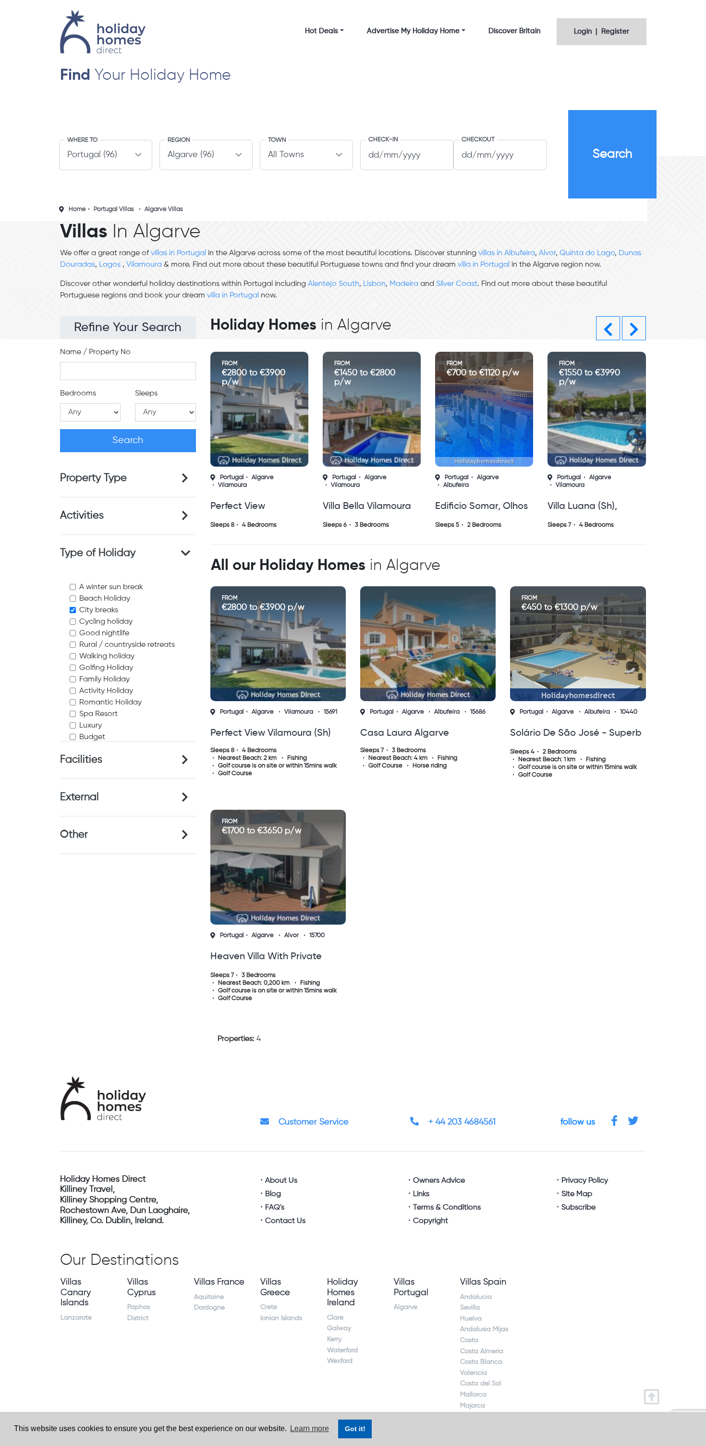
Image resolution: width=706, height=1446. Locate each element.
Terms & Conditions (447, 1207)
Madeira (404, 284)
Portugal (232, 477)
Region (179, 140)
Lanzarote (76, 1317)
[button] (608, 328)
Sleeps (146, 393)
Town (277, 140)
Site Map (576, 1194)
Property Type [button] (93, 478)
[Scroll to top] (654, 1394)
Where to (82, 140)
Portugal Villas (114, 209)
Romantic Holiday (110, 702)
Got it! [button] (355, 1429)
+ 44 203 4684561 (461, 1122)
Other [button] (74, 834)
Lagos (110, 265)
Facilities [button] (81, 759)
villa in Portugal (484, 265)
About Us (281, 1181)
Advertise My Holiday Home (413, 31)
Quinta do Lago (587, 253)
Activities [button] (82, 515)
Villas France (219, 1282)
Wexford (340, 1361)
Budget (92, 737)
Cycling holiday (106, 622)
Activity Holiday (106, 691)
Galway (339, 1328)
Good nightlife (104, 633)
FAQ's (274, 1207)
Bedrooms (78, 393)
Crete (268, 1307)
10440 (628, 712)
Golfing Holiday (106, 668)
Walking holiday (106, 656)
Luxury (90, 725)
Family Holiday (104, 679)
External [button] (79, 797)
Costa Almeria (481, 1351)
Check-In (383, 139)
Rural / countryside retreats (127, 645)
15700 (317, 935)
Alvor (547, 253)
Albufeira (456, 485)
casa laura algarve (404, 733)
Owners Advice (439, 1181)
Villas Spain (483, 1282)
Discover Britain (514, 31)
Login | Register (601, 31)
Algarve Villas (164, 209)
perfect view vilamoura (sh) (270, 733)
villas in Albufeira (506, 253)
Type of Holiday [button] (97, 553)
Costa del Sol (480, 1383)
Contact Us (285, 1221)
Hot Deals (321, 31)
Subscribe (578, 1207)
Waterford (342, 1350)
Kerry (334, 1339)
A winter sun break (111, 587)
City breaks (98, 610)
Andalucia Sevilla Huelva (476, 1308)
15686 (478, 712)
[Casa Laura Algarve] (428, 643)
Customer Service (312, 1122)
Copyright (430, 1221)
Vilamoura (144, 265)
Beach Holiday (104, 599)
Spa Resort (98, 714)
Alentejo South (333, 284)
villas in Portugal (178, 253)
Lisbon (374, 284)
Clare (335, 1317)
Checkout (478, 139)
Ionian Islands (281, 1318)
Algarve (263, 477)
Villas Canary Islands (76, 1292)
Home (77, 209)
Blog (273, 1194)
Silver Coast (456, 284)
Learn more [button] (309, 1428)
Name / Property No (95, 352)
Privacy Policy (584, 1181)
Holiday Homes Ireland (342, 1292)
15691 (330, 712)
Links (421, 1194)
